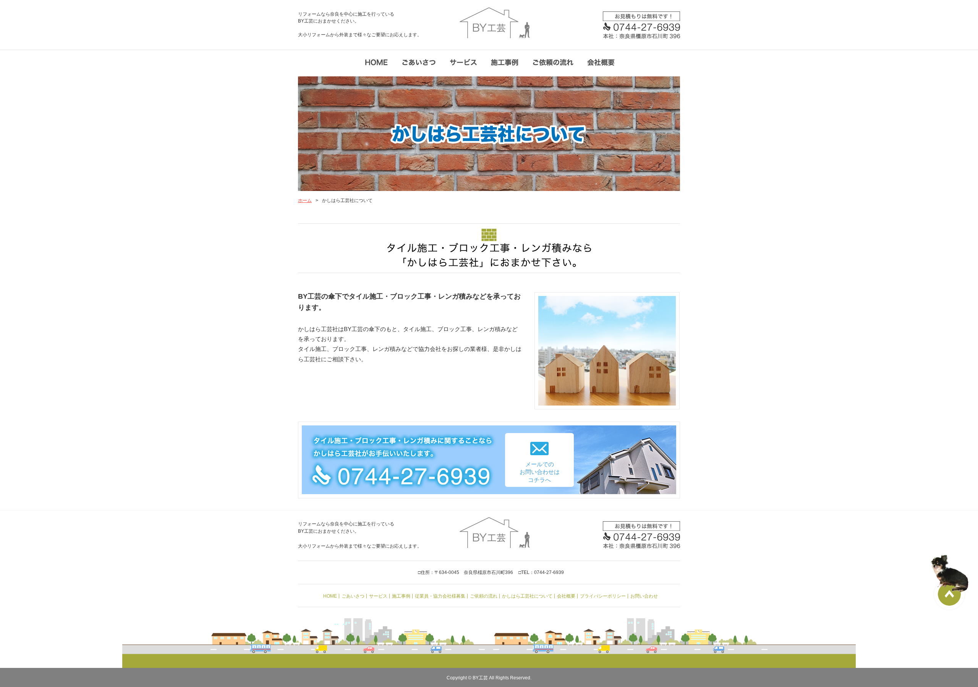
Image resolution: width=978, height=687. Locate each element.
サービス (378, 596)
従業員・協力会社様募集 (440, 596)
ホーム (305, 200)
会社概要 (566, 596)
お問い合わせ (644, 596)
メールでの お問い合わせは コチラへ (540, 472)
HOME (330, 596)
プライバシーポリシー (603, 596)
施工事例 (401, 596)
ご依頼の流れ (483, 596)
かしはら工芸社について (527, 596)
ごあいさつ (353, 596)
